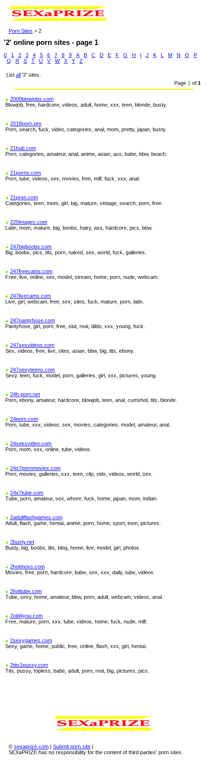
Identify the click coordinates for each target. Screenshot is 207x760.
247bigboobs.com (31, 246)
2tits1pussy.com (29, 665)
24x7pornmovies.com (35, 468)
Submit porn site (72, 746)
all (18, 75)
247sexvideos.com (32, 345)
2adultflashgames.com (36, 517)
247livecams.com (30, 296)
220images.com (28, 222)
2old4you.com (26, 616)
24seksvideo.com (31, 443)
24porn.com (24, 419)
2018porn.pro (25, 123)
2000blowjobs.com (31, 99)
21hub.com (23, 148)
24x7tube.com (26, 493)
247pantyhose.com (32, 320)
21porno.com (25, 173)
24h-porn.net (25, 394)
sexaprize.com (31, 746)
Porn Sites (21, 31)
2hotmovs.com (27, 566)
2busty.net (22, 542)
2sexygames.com (31, 640)
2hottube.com (26, 591)
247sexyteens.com (32, 370)
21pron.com (24, 197)
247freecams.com (31, 271)
